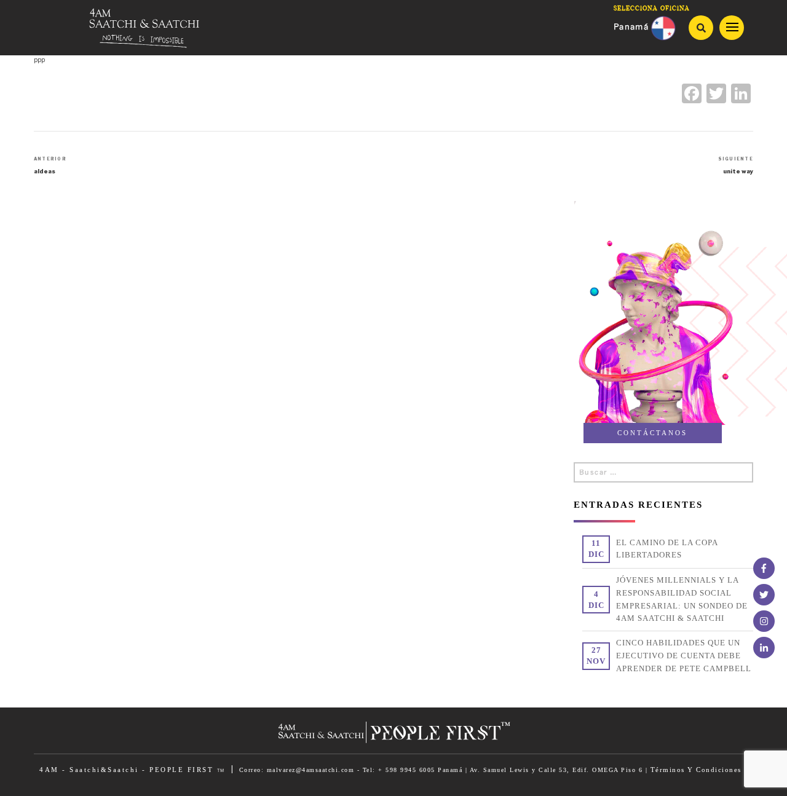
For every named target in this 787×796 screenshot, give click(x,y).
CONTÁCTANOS (652, 432)
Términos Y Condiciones (696, 769)
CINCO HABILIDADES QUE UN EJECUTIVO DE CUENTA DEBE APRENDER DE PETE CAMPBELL (683, 655)
